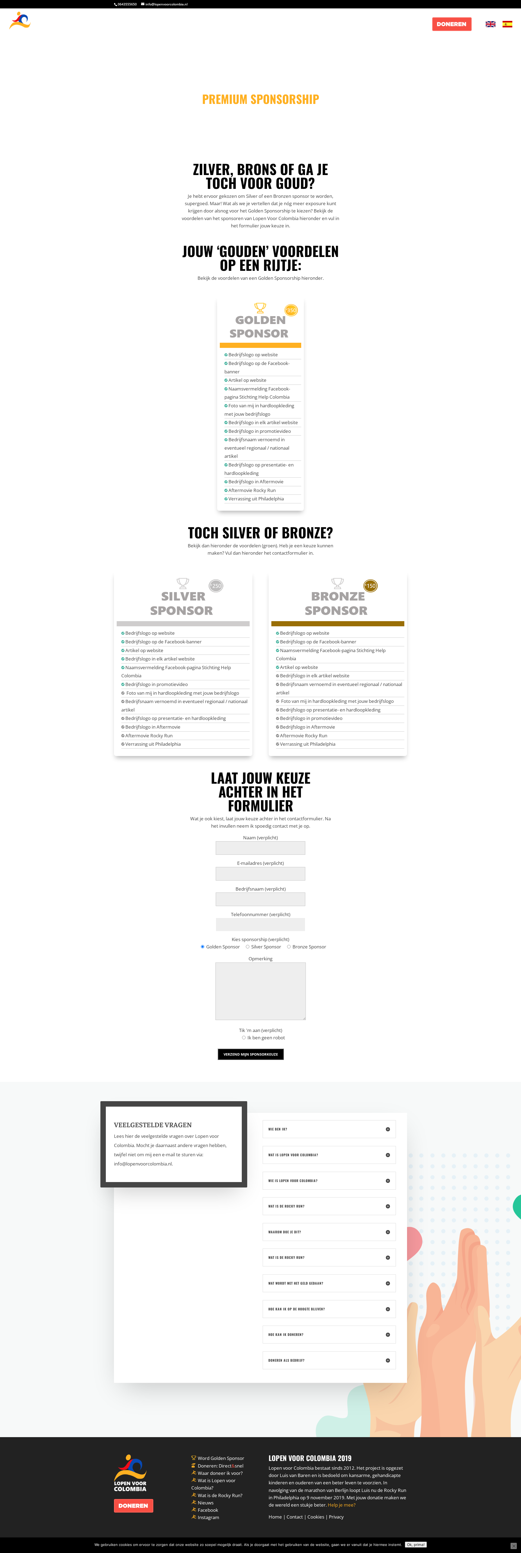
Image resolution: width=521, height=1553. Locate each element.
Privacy (336, 1517)
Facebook (208, 1510)
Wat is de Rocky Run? (220, 1495)
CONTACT (413, 24)
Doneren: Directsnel (220, 1466)
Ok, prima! (416, 1544)
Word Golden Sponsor (221, 1458)
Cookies (315, 1517)
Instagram (208, 1517)
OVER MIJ (382, 24)
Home (275, 1517)
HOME (355, 24)
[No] (513, 1546)
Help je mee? (341, 1505)
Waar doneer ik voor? (220, 1473)
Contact (295, 1517)
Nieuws (206, 1503)
